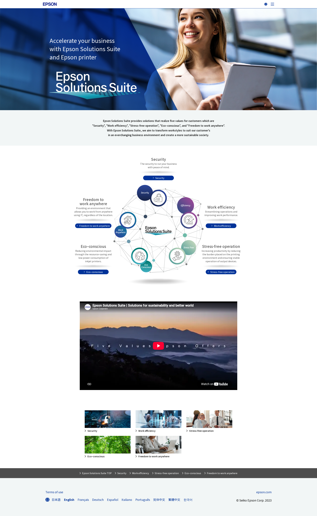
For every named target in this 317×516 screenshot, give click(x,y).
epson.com (264, 492)
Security (159, 178)
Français (83, 499)
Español (112, 499)
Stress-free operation (222, 272)
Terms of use (54, 492)
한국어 (188, 499)
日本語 (56, 499)
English (69, 499)
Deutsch (98, 499)
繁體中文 (174, 499)
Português (142, 499)
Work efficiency (222, 225)
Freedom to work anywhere (94, 225)
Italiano (127, 499)
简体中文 (159, 499)
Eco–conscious (94, 272)
